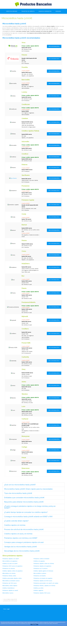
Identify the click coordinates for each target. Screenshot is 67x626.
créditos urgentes (38, 590)
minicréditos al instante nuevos (11, 580)
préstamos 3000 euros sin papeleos (12, 566)
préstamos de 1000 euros (9, 583)
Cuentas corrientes (45, 11)
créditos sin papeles (39, 561)
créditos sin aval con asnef (9, 563)
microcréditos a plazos (40, 573)
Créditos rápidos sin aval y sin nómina (18, 534)
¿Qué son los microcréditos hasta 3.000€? (20, 485)
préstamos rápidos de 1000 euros (43, 580)
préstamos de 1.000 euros (10, 600)
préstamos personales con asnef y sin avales (46, 583)
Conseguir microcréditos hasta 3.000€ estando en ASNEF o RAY (28, 517)
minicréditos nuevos (7, 593)
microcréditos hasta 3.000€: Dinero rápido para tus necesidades (28, 489)
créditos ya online (38, 588)
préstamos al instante (40, 575)
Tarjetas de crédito (27, 11)
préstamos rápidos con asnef (10, 558)
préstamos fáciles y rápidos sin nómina (44, 585)
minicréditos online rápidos (9, 585)
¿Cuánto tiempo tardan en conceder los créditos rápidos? (26, 512)
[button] (33, 484)
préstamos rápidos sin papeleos (42, 566)
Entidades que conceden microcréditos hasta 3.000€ (24, 498)
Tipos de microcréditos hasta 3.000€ (18, 493)
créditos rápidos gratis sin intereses (43, 571)
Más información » (54, 58)
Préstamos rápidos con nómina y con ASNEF (20, 538)
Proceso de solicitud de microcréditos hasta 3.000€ (24, 529)
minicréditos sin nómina (8, 573)
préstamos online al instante (41, 558)
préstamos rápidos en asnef (10, 590)
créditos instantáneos (8, 588)
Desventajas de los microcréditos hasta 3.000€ (22, 551)
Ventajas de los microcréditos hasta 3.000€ (20, 547)
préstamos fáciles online (9, 575)
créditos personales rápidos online (12, 578)
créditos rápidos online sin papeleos (12, 571)
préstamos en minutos (8, 568)
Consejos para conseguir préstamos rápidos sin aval (24, 542)
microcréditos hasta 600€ (10, 599)
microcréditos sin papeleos (9, 561)
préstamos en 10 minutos (40, 568)
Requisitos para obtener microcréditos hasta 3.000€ (24, 502)
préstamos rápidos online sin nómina (44, 563)
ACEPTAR (34, 624)
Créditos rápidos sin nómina (14, 525)
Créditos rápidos (11, 11)
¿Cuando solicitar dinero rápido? (16, 521)
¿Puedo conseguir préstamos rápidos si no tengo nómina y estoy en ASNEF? (29, 507)
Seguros (58, 11)
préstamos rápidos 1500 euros (42, 593)
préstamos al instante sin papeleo (43, 578)
